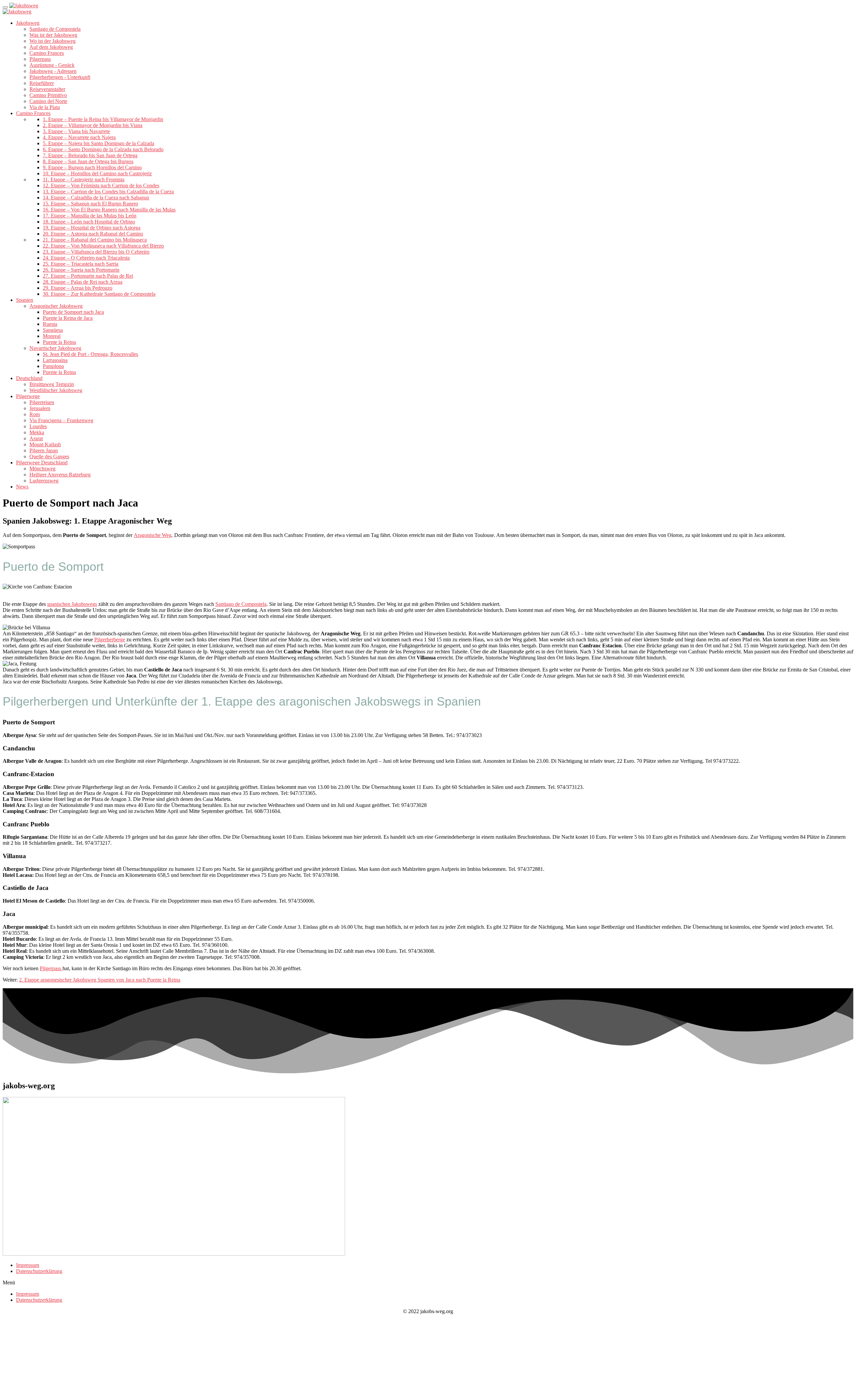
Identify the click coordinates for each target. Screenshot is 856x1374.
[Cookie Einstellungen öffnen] (53, 1368)
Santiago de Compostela (240, 604)
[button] (428, 1283)
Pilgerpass (51, 968)
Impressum (27, 1265)
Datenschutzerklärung (39, 1271)
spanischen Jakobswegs (72, 604)
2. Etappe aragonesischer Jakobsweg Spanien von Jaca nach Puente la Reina (99, 980)
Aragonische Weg (153, 535)
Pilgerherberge (109, 639)
